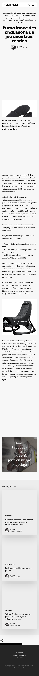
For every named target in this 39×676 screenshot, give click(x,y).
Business (8, 516)
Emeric (19, 46)
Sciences (8, 610)
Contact (19, 658)
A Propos (19, 653)
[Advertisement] (19, 78)
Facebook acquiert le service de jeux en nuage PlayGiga (19, 454)
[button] (33, 5)
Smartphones (10, 564)
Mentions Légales (19, 655)
